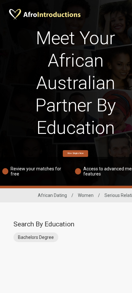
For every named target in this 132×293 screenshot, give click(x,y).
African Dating (52, 195)
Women (86, 195)
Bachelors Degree (36, 237)
